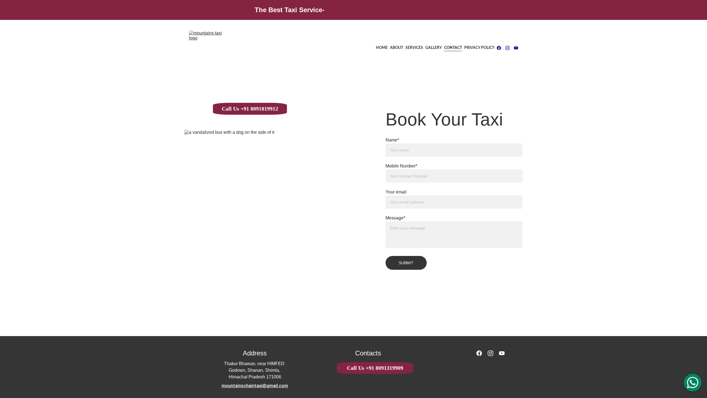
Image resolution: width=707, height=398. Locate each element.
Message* (395, 218)
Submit (406, 263)
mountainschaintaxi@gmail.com (254, 385)
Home (382, 48)
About (396, 48)
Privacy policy (479, 48)
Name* (392, 140)
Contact (453, 48)
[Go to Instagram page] (509, 48)
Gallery (433, 48)
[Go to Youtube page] (516, 48)
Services (414, 48)
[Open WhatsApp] (692, 382)
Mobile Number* (401, 166)
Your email (396, 192)
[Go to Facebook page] (501, 48)
